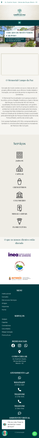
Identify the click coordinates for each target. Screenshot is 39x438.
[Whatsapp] (26, 345)
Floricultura (19, 227)
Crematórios (19, 187)
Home (4, 310)
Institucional (6, 294)
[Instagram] (19, 345)
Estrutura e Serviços (9, 300)
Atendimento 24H (19, 372)
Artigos (4, 303)
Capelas (19, 174)
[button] (19, 22)
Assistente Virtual (19, 417)
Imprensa (5, 306)
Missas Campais (19, 214)
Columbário (19, 200)
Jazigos (19, 160)
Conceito (5, 297)
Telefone (19, 394)
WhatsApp (19, 382)
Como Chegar (19, 356)
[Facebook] (13, 345)
